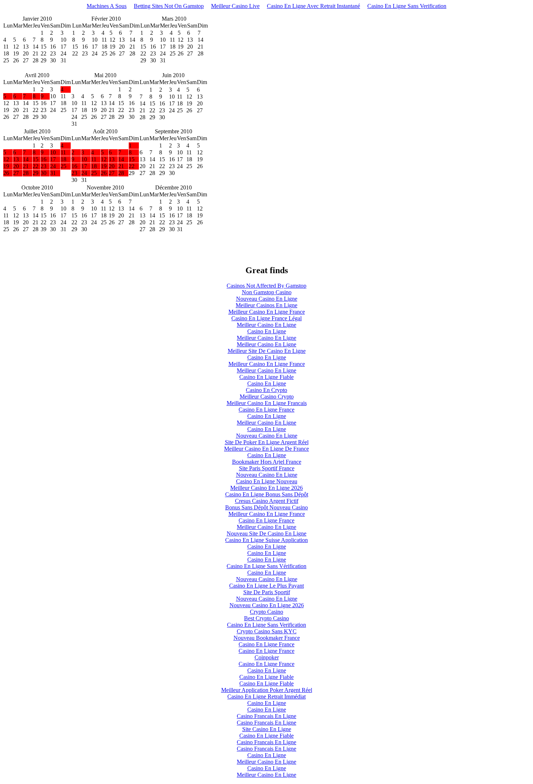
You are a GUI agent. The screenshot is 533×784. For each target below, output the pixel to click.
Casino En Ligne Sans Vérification (266, 566)
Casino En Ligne (266, 331)
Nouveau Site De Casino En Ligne (266, 533)
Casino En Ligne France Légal (266, 318)
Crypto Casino (266, 612)
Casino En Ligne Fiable (266, 377)
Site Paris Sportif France (266, 468)
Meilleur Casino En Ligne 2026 (266, 488)
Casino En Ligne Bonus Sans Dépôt (266, 494)
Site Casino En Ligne (266, 729)
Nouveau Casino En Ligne (266, 299)
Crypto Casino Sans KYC (267, 631)
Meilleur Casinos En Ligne (266, 305)
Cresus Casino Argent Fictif (266, 501)
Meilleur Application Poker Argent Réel (266, 690)
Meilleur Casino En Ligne (266, 325)
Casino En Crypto (266, 390)
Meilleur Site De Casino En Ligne (267, 351)
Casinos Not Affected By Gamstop (266, 286)
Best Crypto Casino (266, 618)
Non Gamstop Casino (267, 292)
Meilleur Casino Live (235, 6)
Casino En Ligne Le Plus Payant (266, 586)
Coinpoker (267, 657)
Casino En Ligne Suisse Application (266, 540)
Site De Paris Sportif (266, 592)
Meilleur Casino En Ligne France (266, 312)
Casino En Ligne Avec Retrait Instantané (313, 6)
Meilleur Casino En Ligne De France (266, 449)
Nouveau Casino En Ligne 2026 (267, 605)
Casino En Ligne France (266, 409)
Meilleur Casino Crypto (267, 396)
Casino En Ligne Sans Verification (406, 6)
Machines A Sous (107, 6)
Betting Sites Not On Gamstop (169, 6)
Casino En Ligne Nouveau (266, 481)
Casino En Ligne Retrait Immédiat (266, 696)
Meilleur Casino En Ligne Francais (267, 403)
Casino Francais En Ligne (266, 716)
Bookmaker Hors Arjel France (266, 462)
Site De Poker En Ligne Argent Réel (267, 442)
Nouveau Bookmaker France (267, 638)
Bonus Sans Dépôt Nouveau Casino (266, 507)
